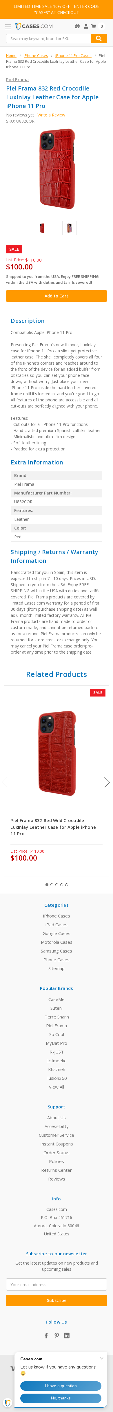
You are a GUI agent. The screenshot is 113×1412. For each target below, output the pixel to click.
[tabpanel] (56, 781)
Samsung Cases (56, 951)
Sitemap (56, 968)
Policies (56, 1161)
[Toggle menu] (8, 27)
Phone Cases (56, 959)
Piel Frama (56, 1025)
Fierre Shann (56, 1017)
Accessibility (57, 1126)
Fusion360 (56, 1078)
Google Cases (56, 933)
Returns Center (56, 1170)
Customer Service (56, 1135)
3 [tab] (56, 884)
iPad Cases (56, 924)
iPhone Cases (56, 916)
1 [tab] (46, 884)
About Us (56, 1117)
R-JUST (57, 1052)
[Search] (99, 38)
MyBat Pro (56, 1043)
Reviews (56, 1179)
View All (56, 1087)
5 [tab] (66, 884)
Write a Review (51, 115)
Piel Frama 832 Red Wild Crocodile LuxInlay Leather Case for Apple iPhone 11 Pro (53, 826)
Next (107, 782)
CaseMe (56, 999)
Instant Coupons (56, 1144)
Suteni (56, 1008)
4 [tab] (61, 884)
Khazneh (56, 1069)
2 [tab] (51, 884)
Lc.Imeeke (56, 1060)
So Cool (56, 1034)
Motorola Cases (56, 942)
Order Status (56, 1152)
